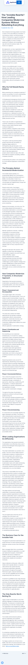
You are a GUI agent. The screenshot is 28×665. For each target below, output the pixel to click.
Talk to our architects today (12, 646)
